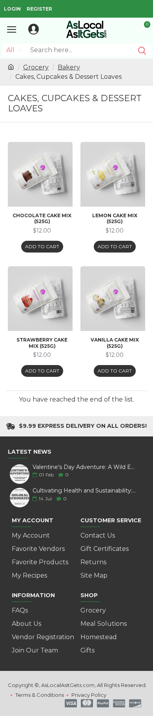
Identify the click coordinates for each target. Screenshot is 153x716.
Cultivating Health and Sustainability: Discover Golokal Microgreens (84, 491)
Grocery (36, 67)
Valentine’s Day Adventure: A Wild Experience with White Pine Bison (84, 467)
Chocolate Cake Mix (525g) (42, 219)
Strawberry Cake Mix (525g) (41, 343)
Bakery (69, 67)
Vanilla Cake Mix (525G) (115, 343)
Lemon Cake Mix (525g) (114, 219)
